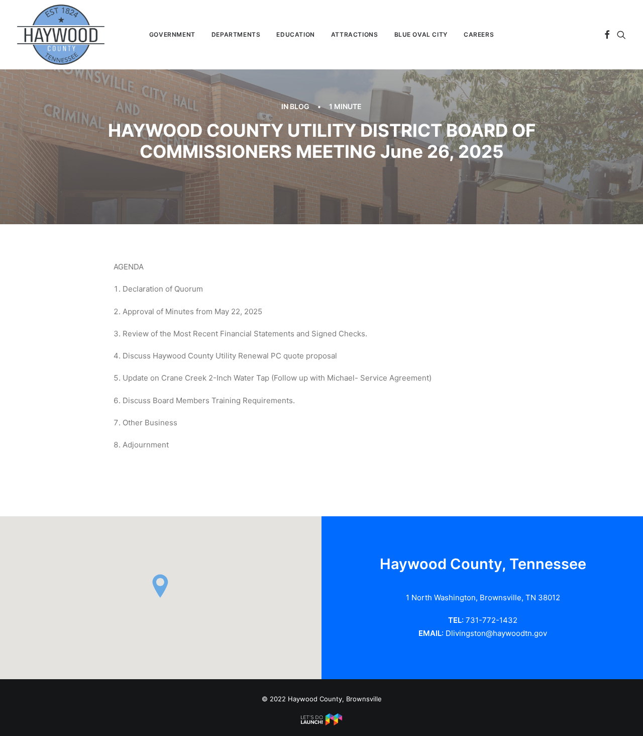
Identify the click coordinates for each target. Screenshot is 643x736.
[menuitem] (172, 34)
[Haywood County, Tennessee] (60, 35)
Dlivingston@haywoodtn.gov (496, 633)
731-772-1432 (491, 620)
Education (295, 34)
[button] (607, 34)
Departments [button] (236, 34)
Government (172, 34)
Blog (299, 106)
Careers (479, 34)
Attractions (354, 34)
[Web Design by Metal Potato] (321, 723)
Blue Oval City (421, 34)
